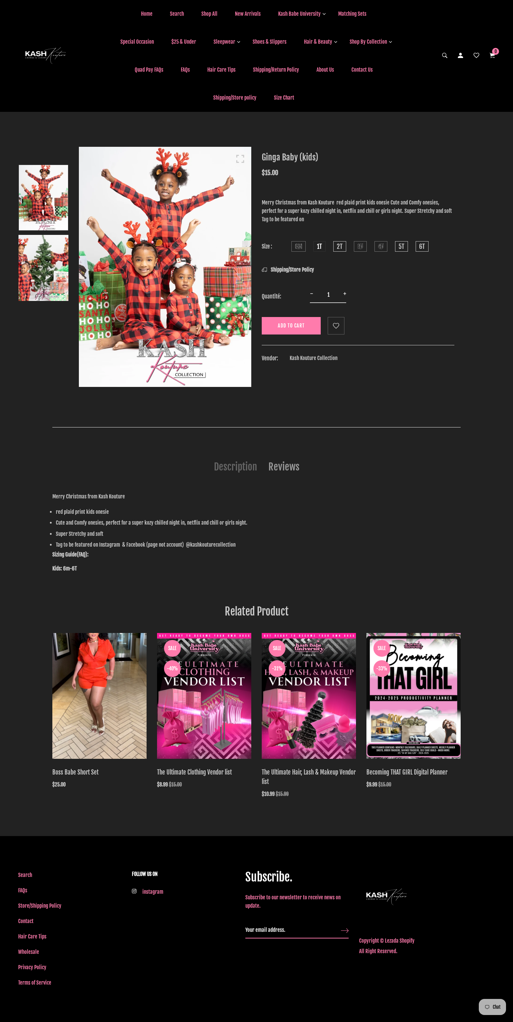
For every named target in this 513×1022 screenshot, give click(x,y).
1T (319, 246)
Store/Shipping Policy (39, 905)
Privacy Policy (32, 967)
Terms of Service (34, 982)
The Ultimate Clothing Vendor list (194, 772)
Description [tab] (235, 467)
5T (401, 246)
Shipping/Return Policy (276, 69)
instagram (152, 891)
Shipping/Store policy (234, 97)
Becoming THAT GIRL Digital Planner (406, 772)
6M (298, 246)
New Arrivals (248, 13)
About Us (325, 69)
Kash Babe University (299, 13)
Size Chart (284, 97)
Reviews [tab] (283, 467)
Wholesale (28, 952)
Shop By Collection (368, 41)
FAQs (185, 69)
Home (147, 13)
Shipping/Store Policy (292, 269)
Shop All (209, 13)
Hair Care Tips (221, 69)
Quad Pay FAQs (149, 69)
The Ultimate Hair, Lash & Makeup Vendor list (309, 777)
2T (340, 246)
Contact (26, 921)
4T (381, 246)
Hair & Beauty (318, 41)
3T (360, 246)
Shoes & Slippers (270, 41)
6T (422, 246)
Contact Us (362, 69)
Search (177, 13)
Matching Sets (352, 13)
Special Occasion (137, 41)
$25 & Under (183, 41)
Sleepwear (224, 41)
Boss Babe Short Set (75, 772)
